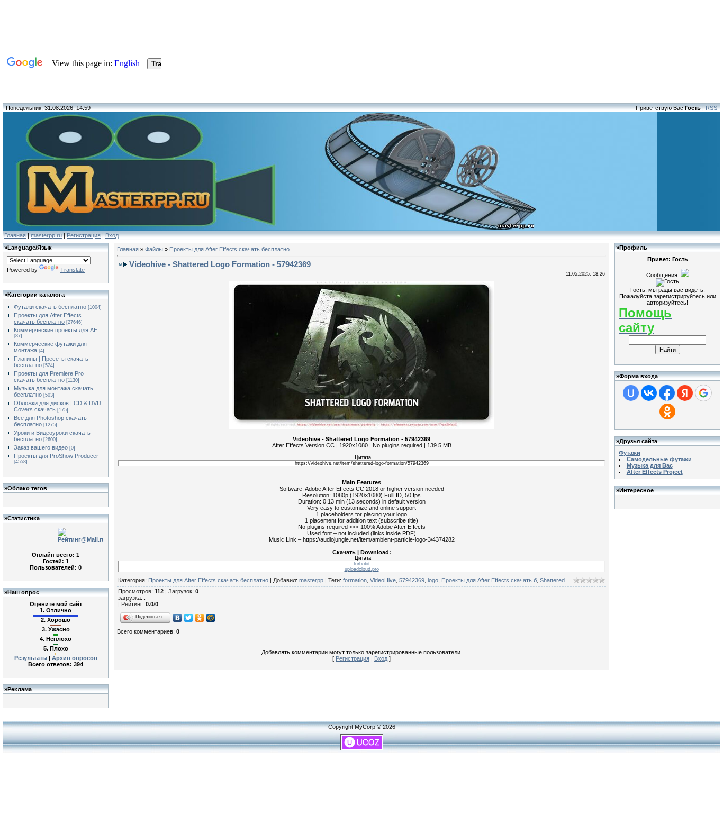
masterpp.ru (46, 235)
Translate (72, 270)
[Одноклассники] (199, 618)
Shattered (552, 580)
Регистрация (84, 235)
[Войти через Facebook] (667, 393)
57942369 (411, 580)
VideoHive (383, 580)
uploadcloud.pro (362, 569)
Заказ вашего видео (41, 447)
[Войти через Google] (703, 393)
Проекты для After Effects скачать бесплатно (48, 318)
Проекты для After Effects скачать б (489, 580)
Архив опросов (74, 658)
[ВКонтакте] (177, 618)
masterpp (311, 580)
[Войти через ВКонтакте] (649, 393)
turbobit (362, 563)
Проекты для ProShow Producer (56, 456)
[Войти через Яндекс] (685, 393)
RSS (711, 108)
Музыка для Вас (650, 465)
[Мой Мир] (210, 618)
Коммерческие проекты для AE (55, 330)
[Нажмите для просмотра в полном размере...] (361, 427)
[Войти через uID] (631, 393)
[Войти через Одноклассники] (667, 411)
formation (355, 580)
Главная (15, 235)
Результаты (30, 658)
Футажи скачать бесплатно (50, 307)
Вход (112, 235)
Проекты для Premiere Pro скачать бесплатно (49, 376)
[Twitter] (188, 618)
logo (433, 580)
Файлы (154, 249)
